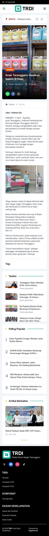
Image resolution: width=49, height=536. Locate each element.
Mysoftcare (33, 531)
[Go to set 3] (26, 440)
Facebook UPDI (8, 482)
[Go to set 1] (22, 440)
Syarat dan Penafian (10, 511)
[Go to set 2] (24, 440)
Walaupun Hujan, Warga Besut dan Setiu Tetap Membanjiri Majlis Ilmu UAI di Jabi (26, 19)
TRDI (10, 528)
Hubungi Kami (7, 499)
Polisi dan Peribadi (9, 515)
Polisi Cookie (7, 520)
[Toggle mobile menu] (44, 8)
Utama (12, 104)
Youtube (5, 478)
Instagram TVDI (8, 486)
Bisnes (10, 70)
